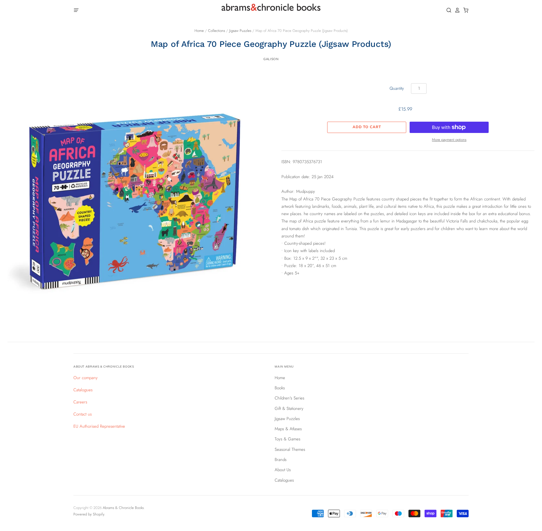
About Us (283, 470)
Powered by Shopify (88, 514)
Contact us (82, 414)
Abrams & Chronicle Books (123, 507)
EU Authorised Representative (99, 426)
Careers (80, 402)
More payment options (449, 139)
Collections (216, 30)
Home (199, 30)
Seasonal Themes (290, 449)
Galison (271, 59)
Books (280, 388)
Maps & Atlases (288, 429)
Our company (85, 378)
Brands (281, 459)
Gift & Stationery (289, 408)
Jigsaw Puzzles (240, 30)
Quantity (397, 88)
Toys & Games (287, 439)
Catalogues (83, 390)
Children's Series (289, 398)
